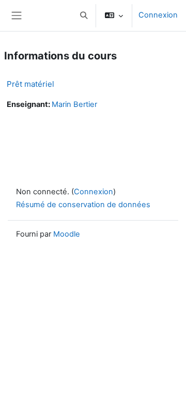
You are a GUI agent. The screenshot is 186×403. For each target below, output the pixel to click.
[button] (83, 15)
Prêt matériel (30, 84)
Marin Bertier (74, 104)
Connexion (158, 15)
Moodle (66, 234)
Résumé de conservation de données (83, 204)
